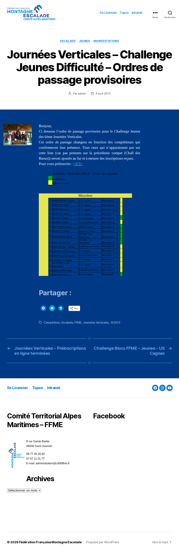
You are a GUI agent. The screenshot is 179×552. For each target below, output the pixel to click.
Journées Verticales (96, 322)
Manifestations (106, 41)
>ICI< (78, 164)
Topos (124, 12)
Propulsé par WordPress (102, 542)
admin (82, 93)
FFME (78, 322)
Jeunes (84, 41)
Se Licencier (108, 12)
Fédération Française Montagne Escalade (50, 542)
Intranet (137, 12)
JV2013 (115, 322)
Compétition (52, 322)
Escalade (68, 41)
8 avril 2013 (103, 93)
